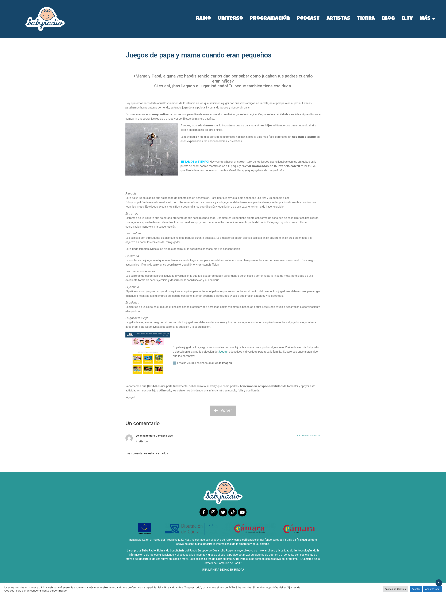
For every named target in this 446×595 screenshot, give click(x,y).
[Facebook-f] (203, 512)
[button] (223, 411)
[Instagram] (213, 512)
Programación (270, 18)
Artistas (338, 18)
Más (425, 18)
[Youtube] (242, 512)
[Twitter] (223, 512)
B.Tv (407, 18)
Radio (203, 18)
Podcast (308, 18)
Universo (230, 18)
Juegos (223, 351)
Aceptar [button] (416, 589)
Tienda (366, 18)
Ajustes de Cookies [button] (395, 589)
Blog (388, 18)
